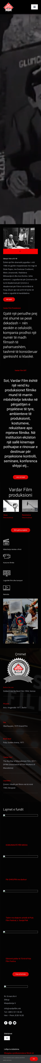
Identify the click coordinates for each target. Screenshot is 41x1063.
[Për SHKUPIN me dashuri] (20, 865)
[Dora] (11, 506)
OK (34, 1059)
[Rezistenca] (30, 506)
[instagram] (10, 1023)
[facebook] (5, 1023)
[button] (4, 509)
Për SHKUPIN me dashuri (16, 879)
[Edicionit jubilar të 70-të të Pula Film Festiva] (20, 942)
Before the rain (8, 687)
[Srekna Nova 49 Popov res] (19, 228)
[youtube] (14, 1023)
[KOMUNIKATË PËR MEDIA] (20, 827)
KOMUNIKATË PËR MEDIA (17, 845)
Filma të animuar (8, 518)
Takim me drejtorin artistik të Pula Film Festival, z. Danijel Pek (19, 919)
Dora (5, 515)
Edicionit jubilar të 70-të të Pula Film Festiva (18, 960)
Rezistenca (26, 515)
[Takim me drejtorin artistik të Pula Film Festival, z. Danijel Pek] (20, 901)
